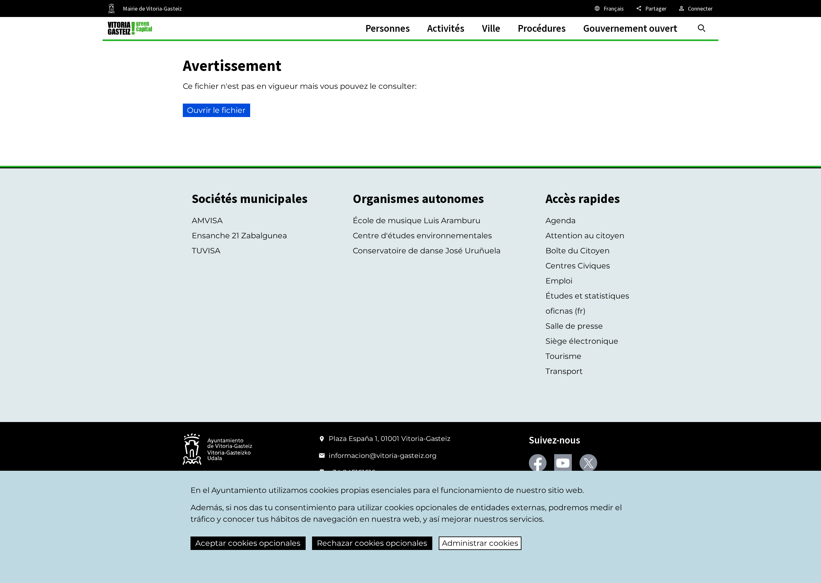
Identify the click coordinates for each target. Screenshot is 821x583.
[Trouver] (701, 28)
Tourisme (563, 356)
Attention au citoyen (585, 235)
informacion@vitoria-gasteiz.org (382, 456)
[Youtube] (563, 463)
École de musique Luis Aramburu (416, 220)
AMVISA (207, 220)
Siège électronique (582, 341)
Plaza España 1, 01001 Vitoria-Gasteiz (390, 439)
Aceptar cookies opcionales (247, 543)
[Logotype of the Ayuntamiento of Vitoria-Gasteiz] (217, 450)
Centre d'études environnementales (422, 235)
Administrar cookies (480, 543)
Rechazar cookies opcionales (372, 543)
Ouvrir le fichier (216, 110)
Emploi (559, 280)
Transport (564, 371)
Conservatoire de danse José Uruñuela (427, 250)
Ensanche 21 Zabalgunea (239, 235)
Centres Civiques (578, 265)
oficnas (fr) (566, 311)
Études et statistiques (587, 295)
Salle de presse (574, 326)
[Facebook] (537, 463)
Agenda (561, 220)
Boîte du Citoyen (578, 250)
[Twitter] (588, 463)
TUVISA (206, 250)
